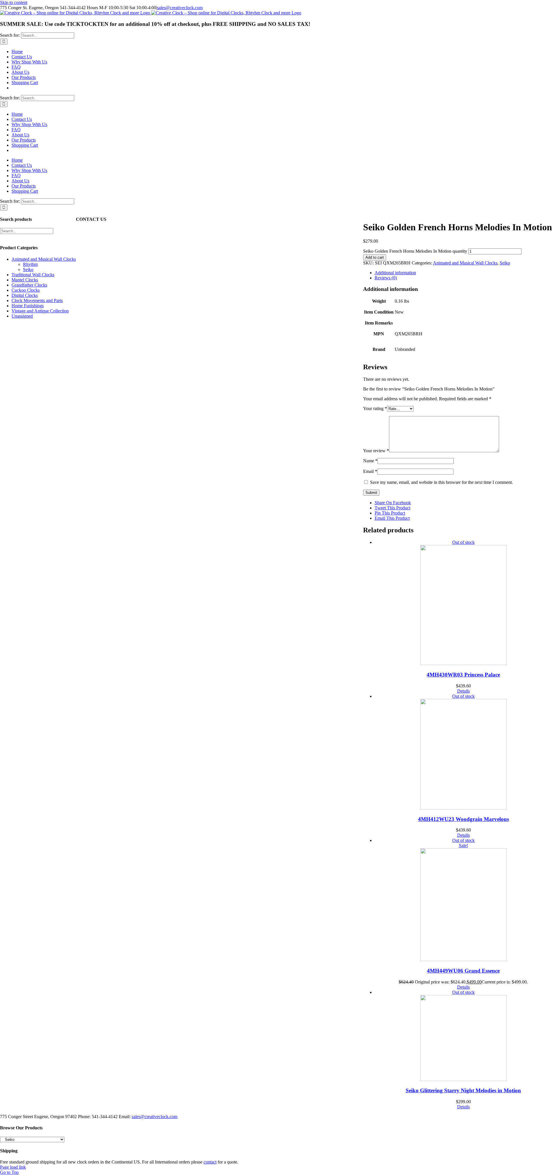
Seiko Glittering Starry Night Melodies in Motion (463, 1090)
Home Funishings (28, 305)
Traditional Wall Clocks (33, 274)
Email (370, 471)
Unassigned (22, 316)
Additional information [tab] (395, 272)
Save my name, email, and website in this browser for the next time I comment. (441, 482)
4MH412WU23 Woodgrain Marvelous (463, 819)
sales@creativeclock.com (180, 7)
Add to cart (374, 257)
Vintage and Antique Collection (40, 310)
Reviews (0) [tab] (386, 277)
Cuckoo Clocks (26, 290)
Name (370, 460)
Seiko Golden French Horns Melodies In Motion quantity (415, 251)
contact (210, 1161)
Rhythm (30, 264)
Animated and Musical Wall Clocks (465, 262)
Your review (376, 450)
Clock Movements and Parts (37, 300)
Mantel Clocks (25, 279)
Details (463, 691)
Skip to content (13, 2)
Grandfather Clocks (29, 285)
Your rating (375, 408)
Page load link (13, 1167)
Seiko (505, 262)
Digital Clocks (25, 295)
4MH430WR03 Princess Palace (463, 675)
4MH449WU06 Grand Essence (463, 971)
